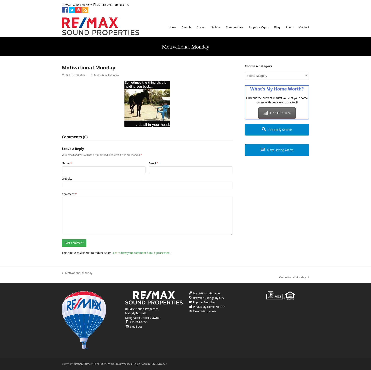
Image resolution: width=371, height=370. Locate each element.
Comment (69, 194)
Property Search (280, 130)
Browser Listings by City (208, 298)
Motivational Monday (106, 75)
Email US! (124, 5)
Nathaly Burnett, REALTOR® (90, 364)
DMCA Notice (159, 364)
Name (67, 163)
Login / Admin (142, 364)
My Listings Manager (206, 293)
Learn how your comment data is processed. (141, 253)
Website (67, 178)
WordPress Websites (120, 364)
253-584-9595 (104, 5)
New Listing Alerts (280, 150)
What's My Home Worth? (209, 307)
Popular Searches (204, 302)
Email (153, 163)
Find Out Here (280, 113)
